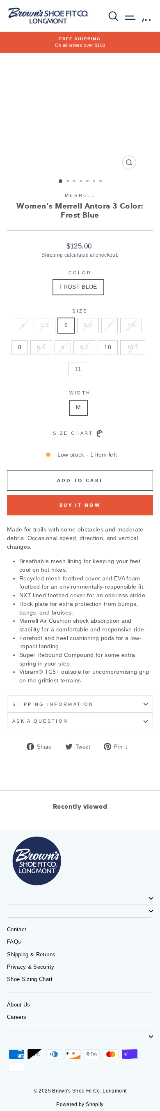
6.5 (88, 325)
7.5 (131, 325)
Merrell (80, 195)
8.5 (41, 347)
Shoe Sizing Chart (30, 979)
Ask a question (40, 721)
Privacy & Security (30, 967)
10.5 (133, 347)
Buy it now (80, 505)
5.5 (44, 325)
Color (80, 272)
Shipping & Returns (31, 954)
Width (80, 392)
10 (107, 347)
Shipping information (53, 704)
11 (78, 369)
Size (79, 310)
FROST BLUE (78, 287)
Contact (16, 929)
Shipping (52, 254)
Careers (16, 1017)
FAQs (14, 942)
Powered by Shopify (79, 1104)
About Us (18, 1005)
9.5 (84, 347)
